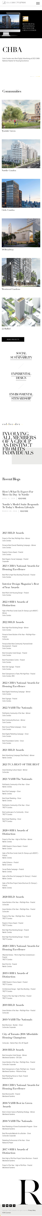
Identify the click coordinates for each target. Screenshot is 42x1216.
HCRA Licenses (6, 1212)
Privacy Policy (32, 1210)
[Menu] (38, 4)
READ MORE (22, 499)
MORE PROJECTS (13, 339)
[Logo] (4, 3)
